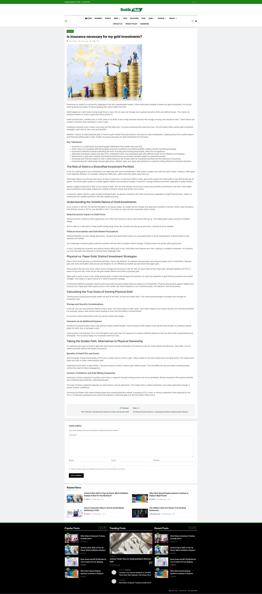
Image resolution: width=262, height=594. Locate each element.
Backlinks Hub (155, 514)
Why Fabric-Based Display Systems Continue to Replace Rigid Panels (92, 561)
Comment (73, 435)
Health (172, 18)
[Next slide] (196, 2)
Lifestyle (83, 553)
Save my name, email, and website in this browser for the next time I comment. (98, 469)
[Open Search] (192, 21)
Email (113, 460)
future (69, 395)
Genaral (83, 576)
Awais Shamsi (73, 41)
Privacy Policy (131, 24)
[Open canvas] (66, 21)
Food (143, 18)
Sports (108, 18)
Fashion (161, 18)
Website (156, 460)
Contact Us (117, 24)
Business (98, 18)
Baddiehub (144, 24)
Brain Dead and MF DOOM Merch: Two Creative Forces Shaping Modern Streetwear (93, 550)
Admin (88, 499)
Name (71, 460)
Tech (125, 18)
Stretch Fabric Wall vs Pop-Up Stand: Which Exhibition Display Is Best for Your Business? (160, 2)
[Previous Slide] (192, 2)
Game (151, 18)
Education (134, 18)
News (116, 18)
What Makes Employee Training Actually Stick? (135, 583)
